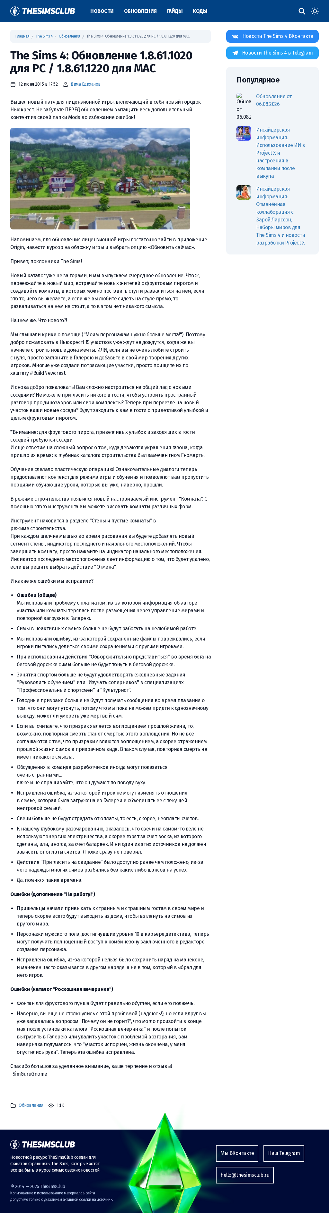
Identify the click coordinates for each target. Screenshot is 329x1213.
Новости (102, 11)
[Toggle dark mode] (315, 11)
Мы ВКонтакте (237, 1153)
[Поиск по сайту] (302, 11)
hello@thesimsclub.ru (244, 1175)
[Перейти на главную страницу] (42, 11)
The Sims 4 (44, 36)
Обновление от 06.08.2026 (274, 100)
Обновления (140, 11)
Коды (200, 11)
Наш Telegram (284, 1153)
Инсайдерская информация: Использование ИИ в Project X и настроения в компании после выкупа (280, 153)
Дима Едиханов (86, 84)
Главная (22, 36)
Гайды (175, 11)
